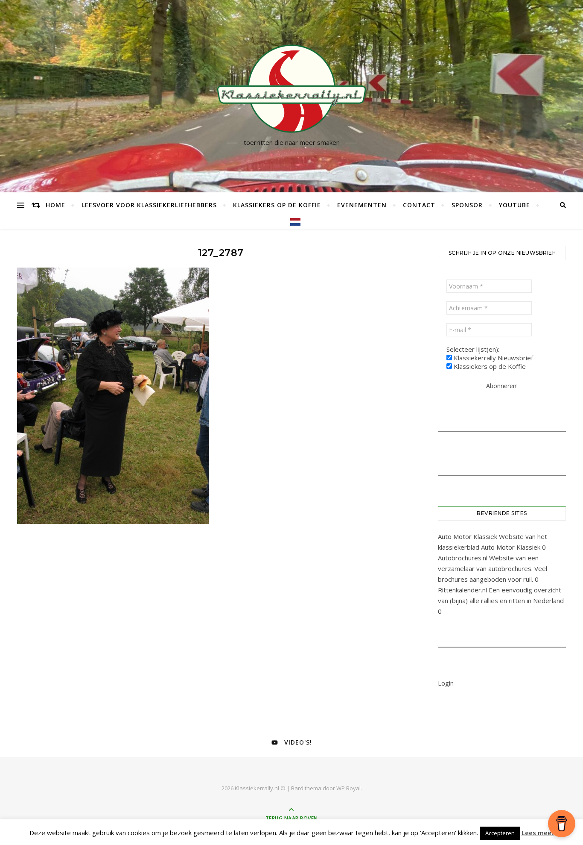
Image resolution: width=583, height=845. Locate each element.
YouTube (514, 205)
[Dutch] (291, 222)
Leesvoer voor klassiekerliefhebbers (149, 205)
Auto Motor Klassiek (467, 536)
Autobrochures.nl (462, 558)
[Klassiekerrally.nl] (291, 88)
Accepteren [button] (500, 833)
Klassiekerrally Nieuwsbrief (492, 357)
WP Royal (348, 788)
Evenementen (362, 205)
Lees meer (538, 832)
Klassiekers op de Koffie (277, 205)
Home (55, 205)
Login (446, 683)
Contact (419, 205)
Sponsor (467, 205)
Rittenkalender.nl (462, 590)
